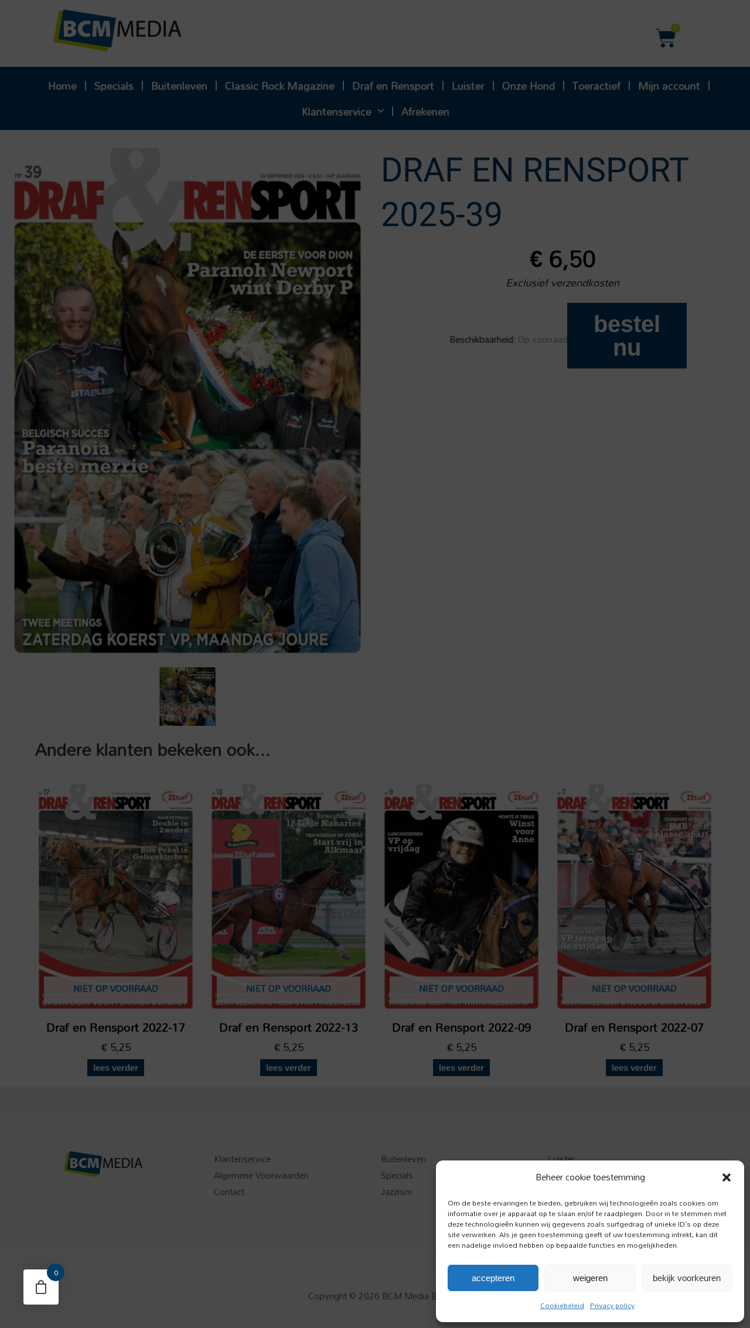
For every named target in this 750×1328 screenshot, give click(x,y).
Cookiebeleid (562, 1305)
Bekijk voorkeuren (687, 1278)
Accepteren (493, 1278)
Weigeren (590, 1278)
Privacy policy (612, 1305)
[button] (726, 1177)
